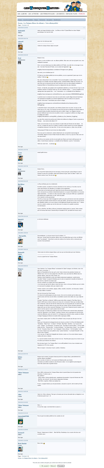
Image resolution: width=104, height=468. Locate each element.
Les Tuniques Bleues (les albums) (34, 23)
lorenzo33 (21, 433)
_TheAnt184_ (22, 236)
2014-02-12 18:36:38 (23, 391)
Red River (21, 184)
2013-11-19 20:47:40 (23, 353)
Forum (81, 14)
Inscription (49, 20)
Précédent (24, 25)
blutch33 (20, 219)
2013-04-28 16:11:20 (23, 181)
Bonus (60, 14)
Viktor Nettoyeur (23, 372)
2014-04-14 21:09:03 (23, 429)
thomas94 (21, 252)
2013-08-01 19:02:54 (23, 232)
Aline (19, 394)
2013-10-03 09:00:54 (23, 266)
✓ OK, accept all (44, 466)
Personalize (61, 466)
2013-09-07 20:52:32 (23, 249)
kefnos (20, 357)
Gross (20, 153)
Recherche (42, 20)
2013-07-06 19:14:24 (23, 216)
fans (71, 14)
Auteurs (34, 14)
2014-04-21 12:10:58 (23, 440)
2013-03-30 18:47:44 (23, 38)
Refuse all (53, 466)
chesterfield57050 (23, 416)
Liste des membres (28, 20)
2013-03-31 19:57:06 (23, 166)
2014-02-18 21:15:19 (23, 413)
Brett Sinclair (22, 443)
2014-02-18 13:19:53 (23, 402)
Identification (57, 20)
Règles (36, 20)
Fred (19, 58)
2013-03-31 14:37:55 (23, 149)
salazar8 (20, 41)
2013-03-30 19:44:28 (23, 55)
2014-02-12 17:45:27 (23, 369)
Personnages (47, 14)
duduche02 (21, 31)
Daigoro (20, 269)
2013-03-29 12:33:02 (23, 27)
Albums (22, 14)
